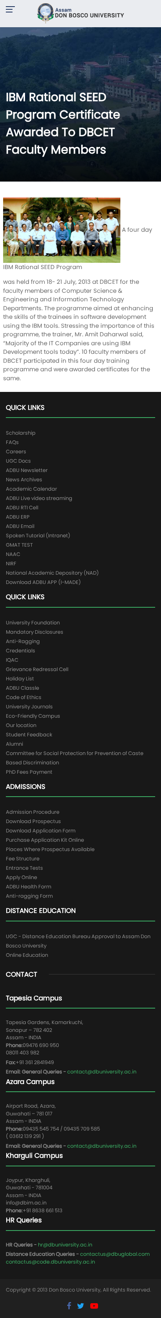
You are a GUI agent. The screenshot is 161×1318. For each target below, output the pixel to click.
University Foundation (33, 622)
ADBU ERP (18, 517)
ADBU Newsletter (27, 470)
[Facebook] (70, 1306)
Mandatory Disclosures (34, 632)
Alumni (14, 744)
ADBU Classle (22, 688)
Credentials (20, 650)
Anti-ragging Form (29, 896)
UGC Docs (18, 461)
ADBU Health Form (28, 886)
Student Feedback (29, 734)
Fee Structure (22, 858)
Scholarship (21, 433)
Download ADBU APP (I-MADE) (43, 582)
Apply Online (21, 877)
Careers (16, 451)
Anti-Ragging (23, 641)
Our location (21, 725)
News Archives (24, 479)
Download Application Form (40, 830)
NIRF (11, 563)
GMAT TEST (19, 545)
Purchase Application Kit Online (45, 840)
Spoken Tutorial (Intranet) (38, 535)
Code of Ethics (23, 697)
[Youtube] (94, 1306)
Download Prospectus (33, 821)
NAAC (13, 554)
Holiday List (20, 678)
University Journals (29, 706)
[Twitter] (81, 1306)
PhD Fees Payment (29, 772)
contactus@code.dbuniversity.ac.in (50, 1262)
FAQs (12, 442)
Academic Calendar (31, 489)
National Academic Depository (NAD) (52, 573)
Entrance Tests (24, 868)
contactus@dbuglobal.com (115, 1254)
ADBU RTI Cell (22, 507)
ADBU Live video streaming (39, 498)
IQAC (12, 660)
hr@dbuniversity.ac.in (65, 1244)
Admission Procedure (32, 812)
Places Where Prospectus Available (50, 849)
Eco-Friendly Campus (33, 716)
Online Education (27, 955)
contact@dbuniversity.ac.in (101, 1071)
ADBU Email (20, 526)
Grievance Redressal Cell (37, 669)
